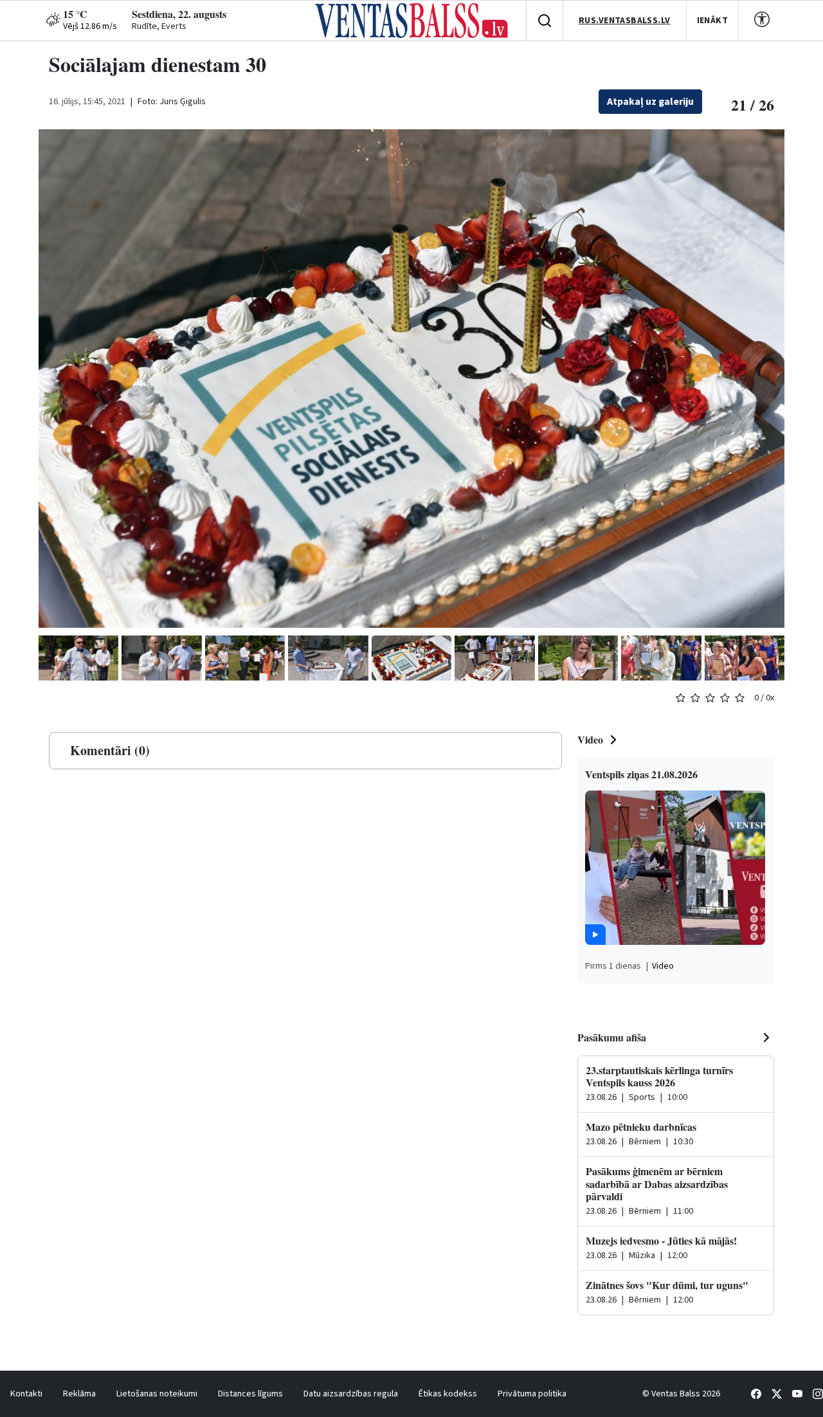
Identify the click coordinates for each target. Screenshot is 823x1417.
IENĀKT (712, 20)
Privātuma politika (532, 1393)
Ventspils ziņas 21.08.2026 (641, 774)
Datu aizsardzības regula (350, 1393)
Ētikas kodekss (448, 1393)
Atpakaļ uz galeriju (650, 102)
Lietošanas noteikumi (156, 1393)
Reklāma (79, 1393)
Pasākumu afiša (611, 1037)
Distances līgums (250, 1393)
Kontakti (26, 1393)
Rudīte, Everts (159, 26)
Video (590, 739)
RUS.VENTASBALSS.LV (625, 20)
